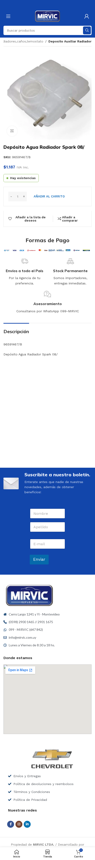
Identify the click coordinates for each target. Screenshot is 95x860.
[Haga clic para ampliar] (12, 131)
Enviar (39, 559)
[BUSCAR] (87, 30)
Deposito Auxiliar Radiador (70, 41)
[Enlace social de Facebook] (10, 824)
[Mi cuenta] (87, 16)
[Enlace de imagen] (29, 595)
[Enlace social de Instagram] (18, 824)
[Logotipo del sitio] (47, 16)
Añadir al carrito (49, 196)
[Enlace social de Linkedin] (27, 824)
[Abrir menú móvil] (8, 16)
